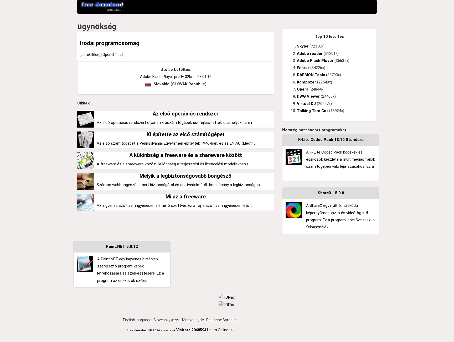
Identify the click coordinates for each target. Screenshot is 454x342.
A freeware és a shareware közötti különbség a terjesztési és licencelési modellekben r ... (174, 164)
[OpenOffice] (112, 54)
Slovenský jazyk (166, 320)
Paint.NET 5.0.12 (122, 246)
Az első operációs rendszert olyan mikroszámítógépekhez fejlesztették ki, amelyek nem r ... (176, 122)
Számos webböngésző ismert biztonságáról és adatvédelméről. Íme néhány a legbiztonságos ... (180, 184)
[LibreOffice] (90, 54)
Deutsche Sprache (221, 320)
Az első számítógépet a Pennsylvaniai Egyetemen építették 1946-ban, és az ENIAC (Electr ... (176, 143)
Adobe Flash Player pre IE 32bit (167, 76)
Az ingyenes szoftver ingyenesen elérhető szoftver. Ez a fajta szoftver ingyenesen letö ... (175, 205)
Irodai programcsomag (110, 43)
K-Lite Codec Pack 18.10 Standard (331, 139)
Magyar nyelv (193, 320)
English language (137, 320)
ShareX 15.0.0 (331, 193)
